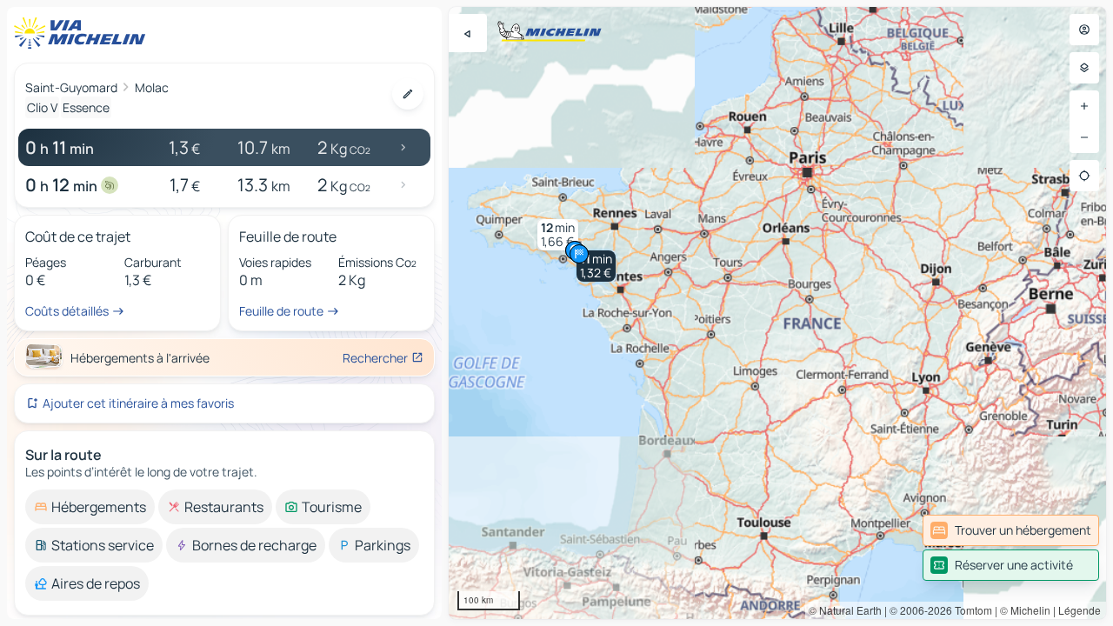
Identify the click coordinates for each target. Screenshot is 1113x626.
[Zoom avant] (1084, 106)
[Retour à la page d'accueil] (83, 33)
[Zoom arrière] (1084, 137)
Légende (1079, 610)
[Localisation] (1084, 175)
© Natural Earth (845, 610)
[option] (90, 506)
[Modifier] (407, 94)
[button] (596, 266)
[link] (1011, 530)
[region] (777, 313)
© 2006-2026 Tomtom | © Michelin (970, 610)
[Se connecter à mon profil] (1084, 29)
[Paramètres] (1084, 67)
